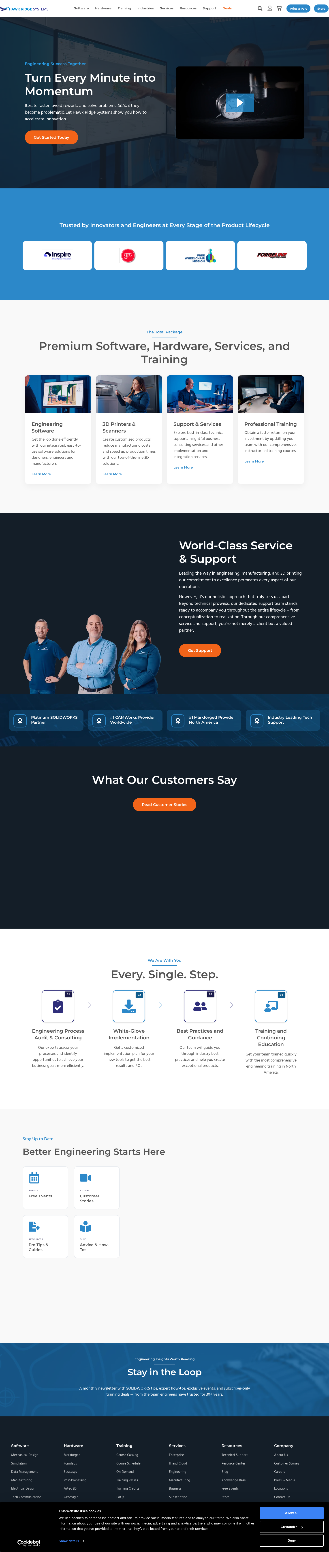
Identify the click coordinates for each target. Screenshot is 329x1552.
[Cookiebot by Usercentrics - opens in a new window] (29, 1543)
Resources (188, 8)
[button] (279, 8)
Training (124, 8)
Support (209, 8)
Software (81, 8)
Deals (227, 8)
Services (166, 8)
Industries (145, 8)
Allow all (291, 1513)
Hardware (103, 8)
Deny (292, 1540)
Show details (69, 1541)
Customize (289, 1527)
